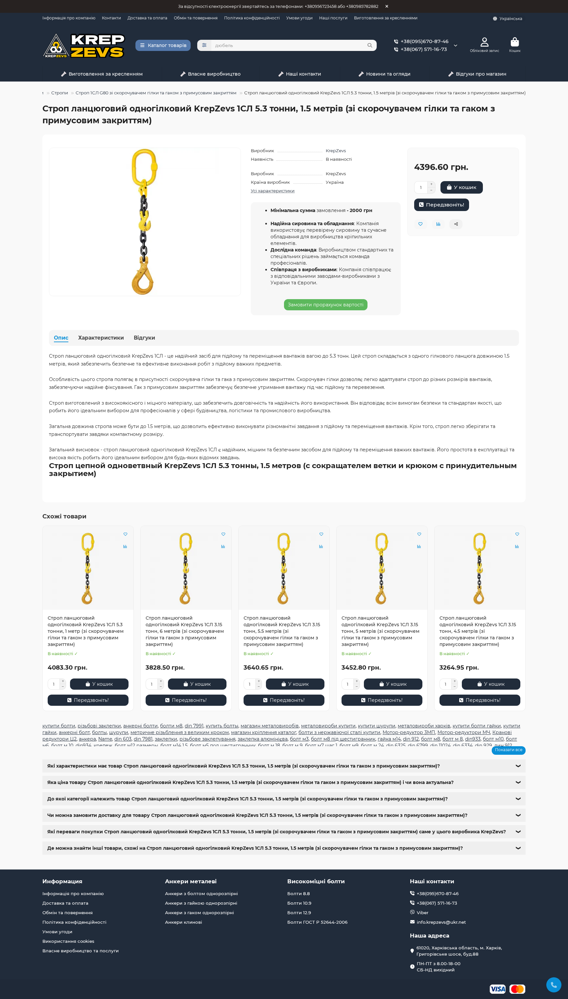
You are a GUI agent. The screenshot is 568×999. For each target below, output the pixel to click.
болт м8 (430, 739)
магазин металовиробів (270, 726)
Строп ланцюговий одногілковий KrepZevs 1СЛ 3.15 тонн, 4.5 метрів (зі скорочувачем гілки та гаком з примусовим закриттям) (477, 631)
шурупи (118, 732)
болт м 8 (452, 739)
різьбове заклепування (207, 739)
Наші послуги (333, 17)
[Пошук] (369, 45)
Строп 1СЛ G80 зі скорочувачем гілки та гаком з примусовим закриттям (156, 92)
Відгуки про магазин (481, 74)
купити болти (58, 726)
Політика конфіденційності (252, 17)
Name (105, 739)
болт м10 (493, 739)
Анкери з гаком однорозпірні (199, 912)
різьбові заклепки (99, 726)
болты (99, 732)
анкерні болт (74, 732)
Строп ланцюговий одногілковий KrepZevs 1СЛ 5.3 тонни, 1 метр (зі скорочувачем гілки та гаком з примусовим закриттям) (86, 631)
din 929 (483, 746)
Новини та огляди (388, 74)
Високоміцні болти (316, 881)
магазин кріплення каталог (263, 732)
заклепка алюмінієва (263, 739)
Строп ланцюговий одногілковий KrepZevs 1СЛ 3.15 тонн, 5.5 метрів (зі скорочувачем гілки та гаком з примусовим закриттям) (282, 631)
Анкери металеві (191, 881)
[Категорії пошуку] (204, 45)
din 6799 (418, 746)
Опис (61, 338)
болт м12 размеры (136, 746)
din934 (83, 746)
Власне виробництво (214, 74)
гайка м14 (389, 739)
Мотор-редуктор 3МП (409, 732)
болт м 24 (372, 746)
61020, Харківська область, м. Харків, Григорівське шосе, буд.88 (459, 951)
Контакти (111, 17)
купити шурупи (376, 726)
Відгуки (144, 338)
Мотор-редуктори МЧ (464, 732)
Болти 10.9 (299, 903)
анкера (87, 739)
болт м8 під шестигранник (343, 739)
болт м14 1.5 (174, 746)
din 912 (411, 739)
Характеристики (101, 338)
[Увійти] (485, 42)
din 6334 (463, 746)
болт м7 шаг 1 (321, 746)
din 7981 (143, 739)
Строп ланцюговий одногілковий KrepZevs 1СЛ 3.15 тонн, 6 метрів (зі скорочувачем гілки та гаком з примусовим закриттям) (185, 631)
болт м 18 (269, 746)
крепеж (103, 746)
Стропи (59, 92)
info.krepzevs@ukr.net (441, 922)
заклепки (166, 739)
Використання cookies (68, 941)
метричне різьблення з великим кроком (179, 732)
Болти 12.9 (299, 912)
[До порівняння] (125, 547)
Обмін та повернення (196, 17)
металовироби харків (424, 726)
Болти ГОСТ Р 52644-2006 (317, 922)
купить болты (222, 726)
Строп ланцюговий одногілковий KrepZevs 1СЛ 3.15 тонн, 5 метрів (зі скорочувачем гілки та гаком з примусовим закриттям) (380, 631)
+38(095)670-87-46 (425, 41)
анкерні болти (140, 726)
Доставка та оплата (147, 17)
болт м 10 (62, 746)
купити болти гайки (477, 726)
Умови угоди (299, 17)
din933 (473, 739)
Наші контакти (303, 74)
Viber (422, 912)
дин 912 (503, 746)
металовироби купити (328, 726)
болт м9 (349, 746)
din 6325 (396, 746)
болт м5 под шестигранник (223, 746)
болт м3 (299, 739)
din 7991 (194, 726)
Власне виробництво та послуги (80, 950)
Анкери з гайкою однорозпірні (201, 903)
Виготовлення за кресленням (106, 74)
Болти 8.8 (298, 893)
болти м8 (171, 726)
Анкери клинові (183, 922)
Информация (62, 881)
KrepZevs (336, 150)
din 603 (122, 739)
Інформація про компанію (68, 17)
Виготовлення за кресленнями (385, 17)
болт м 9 (292, 746)
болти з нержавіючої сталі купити (339, 732)
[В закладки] (125, 534)
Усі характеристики (273, 190)
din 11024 (440, 746)
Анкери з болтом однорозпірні (201, 893)
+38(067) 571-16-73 (424, 49)
